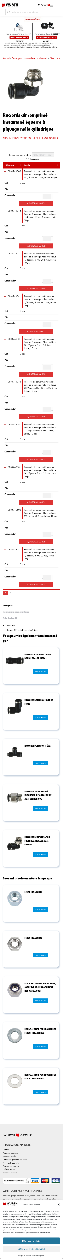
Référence (9, 165)
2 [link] (11, 593)
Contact (6, 1149)
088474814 (14, 549)
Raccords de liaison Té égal (37, 745)
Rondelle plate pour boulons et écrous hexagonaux (40, 1031)
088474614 (14, 253)
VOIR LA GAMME (40, 672)
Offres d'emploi (9, 1169)
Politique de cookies (24, 1255)
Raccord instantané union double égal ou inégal (37, 656)
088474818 (14, 467)
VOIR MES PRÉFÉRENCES (32, 1249)
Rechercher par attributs (20, 154)
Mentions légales (38, 1255)
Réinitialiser (34, 158)
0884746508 (14, 509)
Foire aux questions (10, 1153)
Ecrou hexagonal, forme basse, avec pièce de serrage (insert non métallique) (40, 987)
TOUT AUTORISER (31, 1241)
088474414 (14, 296)
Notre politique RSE (11, 1162)
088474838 (14, 424)
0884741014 (14, 210)
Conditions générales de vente (15, 1159)
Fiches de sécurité (10, 1172)
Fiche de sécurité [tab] (10, 618)
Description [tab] (7, 605)
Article (27, 165)
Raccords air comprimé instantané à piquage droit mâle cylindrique (37, 795)
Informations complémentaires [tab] (16, 611)
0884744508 (14, 171)
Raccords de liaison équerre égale (38, 702)
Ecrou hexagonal (33, 892)
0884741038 (14, 381)
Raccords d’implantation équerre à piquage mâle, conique (37, 841)
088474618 (14, 339)
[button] (58, 1204)
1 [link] (5, 593)
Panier (44, 5)
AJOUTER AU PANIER (36, 203)
